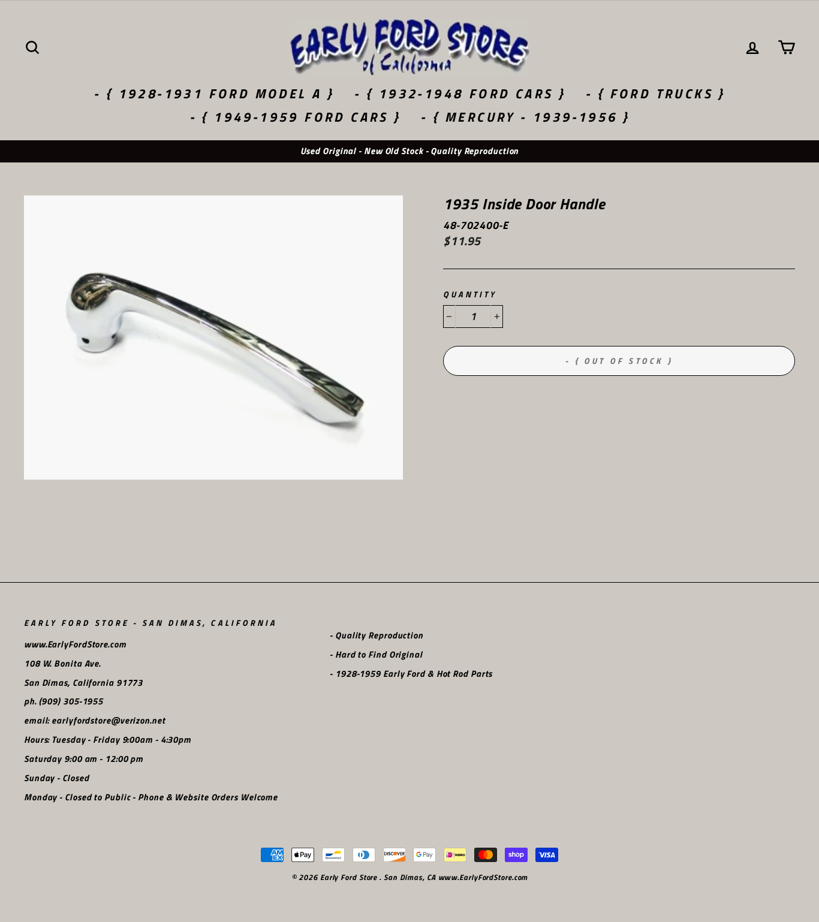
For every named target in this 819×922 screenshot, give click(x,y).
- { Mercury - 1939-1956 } (525, 117)
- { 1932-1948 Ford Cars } (459, 93)
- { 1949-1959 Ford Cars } (295, 117)
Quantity (469, 294)
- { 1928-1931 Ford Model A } (213, 93)
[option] (409, 151)
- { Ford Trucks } (655, 93)
